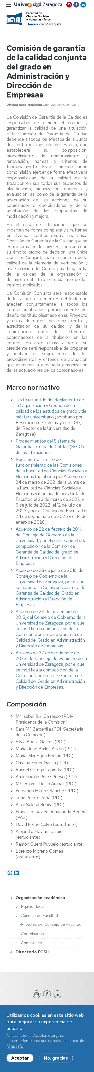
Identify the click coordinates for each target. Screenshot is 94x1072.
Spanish (29, 5)
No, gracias (56, 1058)
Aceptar (20, 1058)
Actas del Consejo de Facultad (53, 924)
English (36, 5)
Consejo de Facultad (39, 915)
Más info (15, 1046)
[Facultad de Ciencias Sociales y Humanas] (34, 19)
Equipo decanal (34, 906)
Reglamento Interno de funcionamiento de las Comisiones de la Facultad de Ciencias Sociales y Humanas (51, 468)
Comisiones (31, 942)
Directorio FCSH (32, 952)
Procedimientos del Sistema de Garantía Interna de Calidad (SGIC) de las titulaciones (50, 446)
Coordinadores (34, 933)
